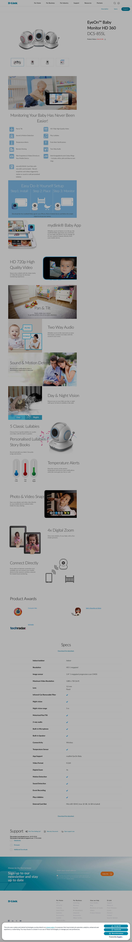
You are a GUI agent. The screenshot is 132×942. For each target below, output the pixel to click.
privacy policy (50, 927)
